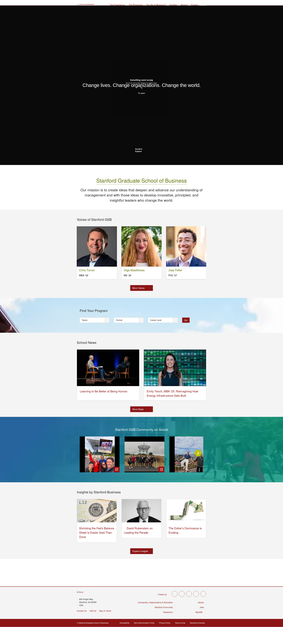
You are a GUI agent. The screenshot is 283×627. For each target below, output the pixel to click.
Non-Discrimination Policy (145, 623)
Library (201, 602)
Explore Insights (140, 551)
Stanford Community (164, 607)
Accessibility (125, 623)
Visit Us (93, 610)
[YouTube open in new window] (196, 594)
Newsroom (168, 612)
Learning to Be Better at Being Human (103, 391)
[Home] (80, 592)
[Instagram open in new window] (189, 594)
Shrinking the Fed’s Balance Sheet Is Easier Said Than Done (96, 532)
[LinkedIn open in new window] (203, 594)
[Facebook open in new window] (182, 594)
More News (138, 409)
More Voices (138, 288)
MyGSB (200, 612)
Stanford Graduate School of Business (141, 180)
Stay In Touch (105, 610)
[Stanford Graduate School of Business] (85, 5)
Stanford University (198, 623)
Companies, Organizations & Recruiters (155, 602)
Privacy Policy (165, 623)
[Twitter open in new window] (174, 594)
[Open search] (203, 4)
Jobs (202, 607)
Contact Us (82, 610)
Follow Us (162, 594)
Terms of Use (181, 623)
